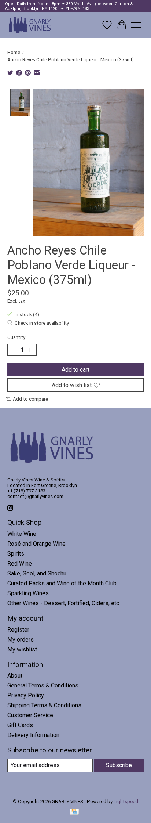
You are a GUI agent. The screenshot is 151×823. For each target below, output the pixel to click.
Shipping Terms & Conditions (44, 705)
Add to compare (30, 399)
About (14, 675)
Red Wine (19, 563)
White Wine (21, 533)
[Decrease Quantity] (14, 349)
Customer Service (30, 715)
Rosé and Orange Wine (36, 543)
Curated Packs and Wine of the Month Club (62, 583)
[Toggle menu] (136, 25)
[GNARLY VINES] (30, 25)
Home (13, 52)
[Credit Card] (74, 812)
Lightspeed (126, 801)
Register (18, 629)
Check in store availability (42, 323)
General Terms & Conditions (42, 685)
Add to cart (75, 369)
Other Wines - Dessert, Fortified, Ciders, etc (63, 603)
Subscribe (119, 765)
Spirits (15, 553)
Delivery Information (33, 735)
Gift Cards (20, 725)
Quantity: (16, 337)
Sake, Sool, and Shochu (36, 573)
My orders (20, 639)
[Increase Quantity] (29, 349)
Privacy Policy (25, 695)
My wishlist (22, 649)
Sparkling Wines (28, 593)
